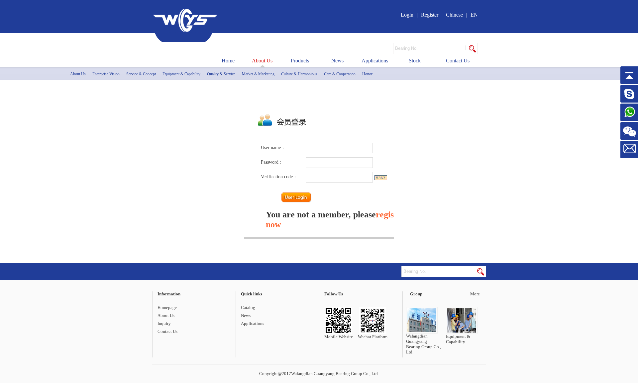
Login (407, 15)
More (475, 293)
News (337, 60)
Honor (367, 74)
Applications (375, 60)
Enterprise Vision (106, 74)
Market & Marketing (258, 74)
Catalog (248, 307)
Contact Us (458, 60)
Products (300, 60)
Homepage (167, 307)
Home (228, 60)
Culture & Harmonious (299, 74)
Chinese (454, 15)
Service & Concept (141, 74)
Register (429, 15)
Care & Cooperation (340, 74)
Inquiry (164, 323)
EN (474, 15)
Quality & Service (221, 74)
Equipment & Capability (181, 74)
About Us (262, 60)
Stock (415, 60)
